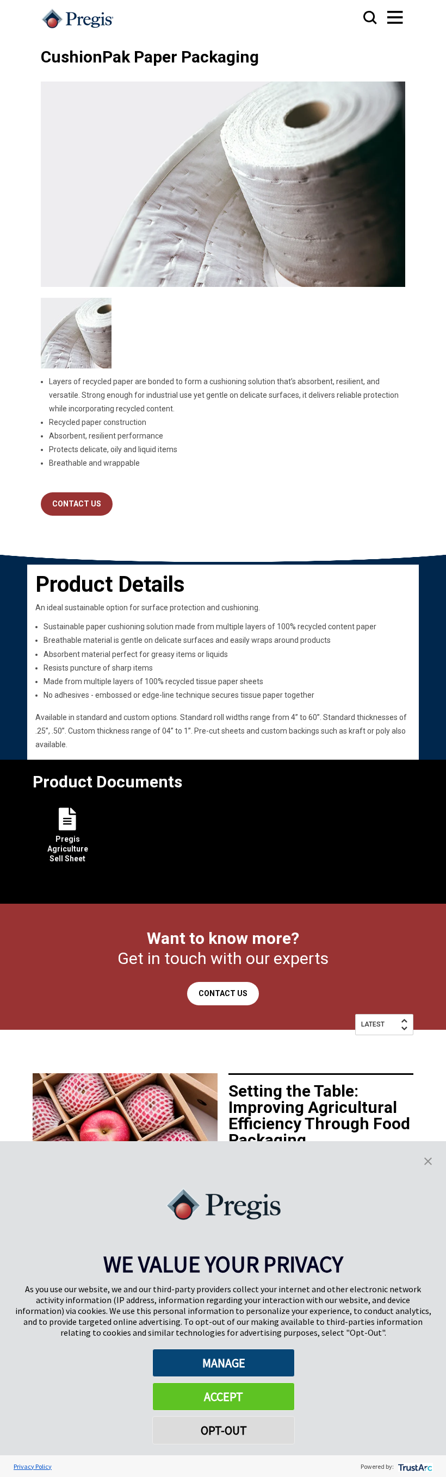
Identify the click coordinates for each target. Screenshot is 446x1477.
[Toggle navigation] (384, 18)
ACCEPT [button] (223, 1396)
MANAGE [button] (223, 1362)
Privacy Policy (33, 1466)
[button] (428, 1160)
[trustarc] (414, 1466)
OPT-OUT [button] (224, 1430)
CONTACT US (76, 503)
